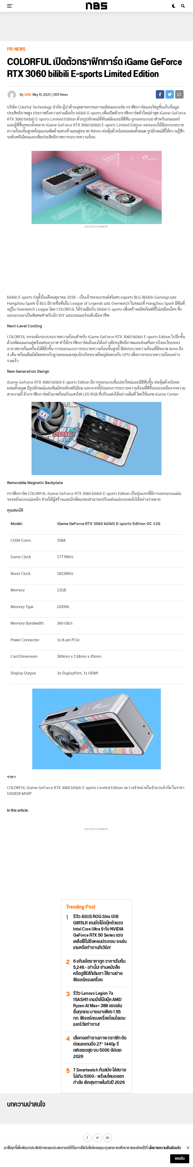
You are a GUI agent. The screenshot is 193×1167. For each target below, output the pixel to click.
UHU (27, 94)
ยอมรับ (180, 1158)
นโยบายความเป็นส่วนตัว (165, 1148)
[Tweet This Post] (169, 94)
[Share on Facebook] (160, 94)
